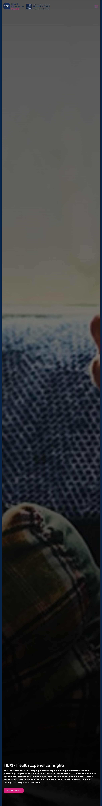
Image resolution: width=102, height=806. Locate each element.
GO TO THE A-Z (14, 790)
